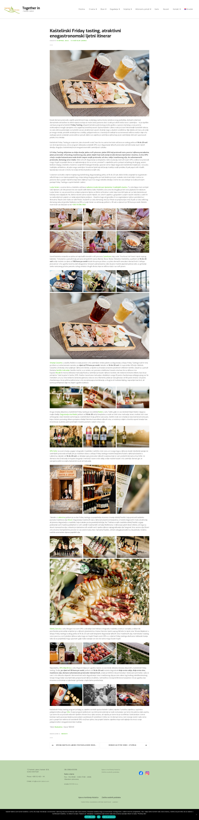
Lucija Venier (54, 187)
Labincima (61, 517)
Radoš (100, 412)
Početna (82, 9)
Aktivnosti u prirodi (142, 9)
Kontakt (176, 9)
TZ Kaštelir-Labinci (79, 40)
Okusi (102, 9)
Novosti (166, 9)
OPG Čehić (53, 451)
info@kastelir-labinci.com (40, 781)
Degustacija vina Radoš (68, 414)
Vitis (68, 712)
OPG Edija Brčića (65, 668)
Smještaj (126, 9)
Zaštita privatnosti (109, 817)
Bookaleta (58, 727)
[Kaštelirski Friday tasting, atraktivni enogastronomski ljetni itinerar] (99, 51)
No (99, 817)
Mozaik (58, 373)
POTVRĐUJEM (90, 817)
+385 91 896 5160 (79, 205)
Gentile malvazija (62, 370)
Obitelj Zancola (55, 629)
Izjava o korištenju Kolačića (111, 770)
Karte (157, 9)
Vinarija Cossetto (56, 363)
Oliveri (70, 520)
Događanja (114, 9)
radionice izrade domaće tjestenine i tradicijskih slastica (106, 187)
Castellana (107, 256)
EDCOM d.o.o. (73, 784)
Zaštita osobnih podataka (110, 772)
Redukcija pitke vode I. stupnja (122, 745)
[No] (196, 814)
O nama (92, 9)
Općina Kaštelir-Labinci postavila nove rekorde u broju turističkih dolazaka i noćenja (77, 745)
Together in (31, 8)
